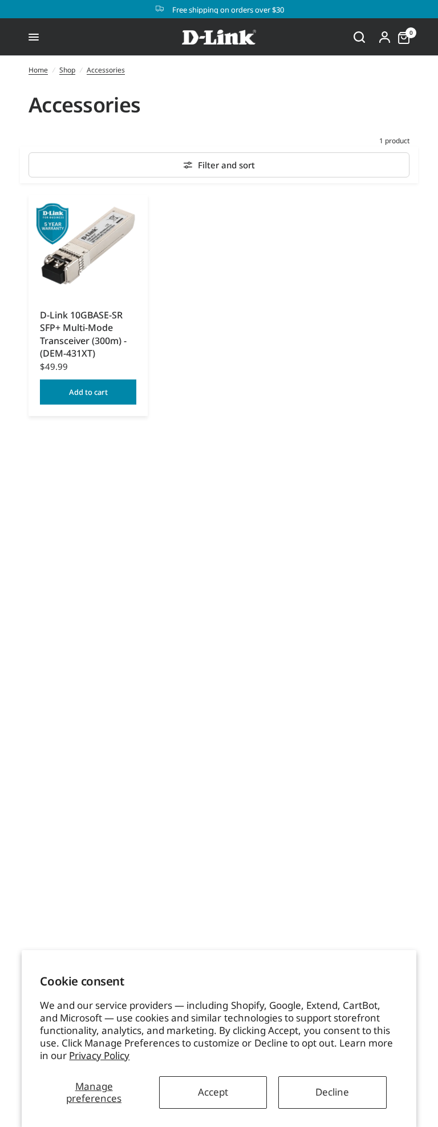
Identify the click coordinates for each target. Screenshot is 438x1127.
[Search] (359, 37)
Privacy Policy (99, 1055)
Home (38, 70)
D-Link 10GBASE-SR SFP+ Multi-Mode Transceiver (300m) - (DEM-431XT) (83, 334)
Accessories (106, 70)
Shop (67, 70)
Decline (332, 1091)
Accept (213, 1091)
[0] (400, 37)
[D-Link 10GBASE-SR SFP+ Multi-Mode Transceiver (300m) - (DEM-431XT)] (88, 246)
